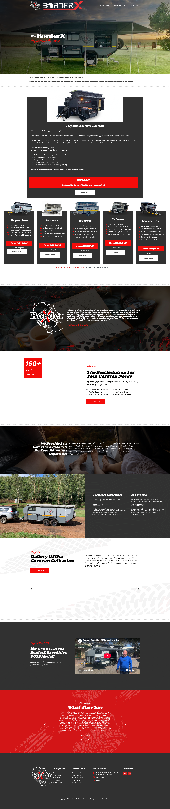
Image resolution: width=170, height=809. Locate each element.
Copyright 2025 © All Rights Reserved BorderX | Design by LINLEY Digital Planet (85, 799)
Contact (135, 6)
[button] (31, 589)
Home (102, 6)
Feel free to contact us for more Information (70, 267)
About (109, 6)
